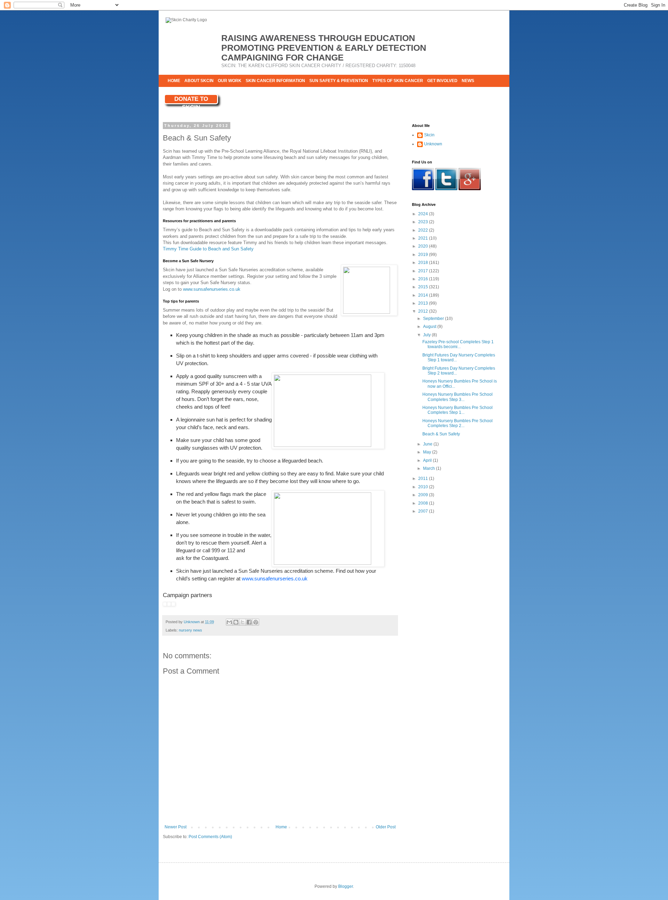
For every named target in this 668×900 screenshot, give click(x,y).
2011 (423, 478)
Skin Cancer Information (275, 80)
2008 (423, 503)
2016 (423, 278)
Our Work (229, 80)
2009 (423, 494)
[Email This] (229, 622)
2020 (423, 246)
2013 (423, 303)
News (468, 80)
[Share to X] (242, 622)
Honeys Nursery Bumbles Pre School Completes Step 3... (457, 397)
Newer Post (175, 827)
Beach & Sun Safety (441, 434)
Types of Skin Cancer (397, 80)
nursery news (190, 630)
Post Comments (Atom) (210, 836)
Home (174, 80)
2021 (423, 238)
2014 (423, 295)
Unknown (433, 144)
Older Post (386, 827)
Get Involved (442, 80)
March (429, 468)
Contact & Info (185, 92)
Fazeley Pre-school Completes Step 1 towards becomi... (458, 344)
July (427, 334)
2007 (423, 511)
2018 (423, 262)
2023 (423, 221)
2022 (423, 230)
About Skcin (199, 80)
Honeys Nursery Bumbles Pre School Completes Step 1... (457, 410)
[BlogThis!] (235, 622)
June (428, 444)
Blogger (345, 886)
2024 (423, 213)
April (428, 460)
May (427, 452)
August (430, 326)
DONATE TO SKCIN (191, 100)
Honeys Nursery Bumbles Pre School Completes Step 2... (457, 423)
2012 (423, 311)
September (434, 318)
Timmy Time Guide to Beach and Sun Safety (208, 248)
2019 (423, 254)
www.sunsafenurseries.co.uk (211, 289)
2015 (423, 286)
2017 (423, 270)
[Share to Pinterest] (255, 622)
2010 (423, 486)
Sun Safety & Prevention (338, 80)
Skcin (429, 134)
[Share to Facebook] (249, 622)
